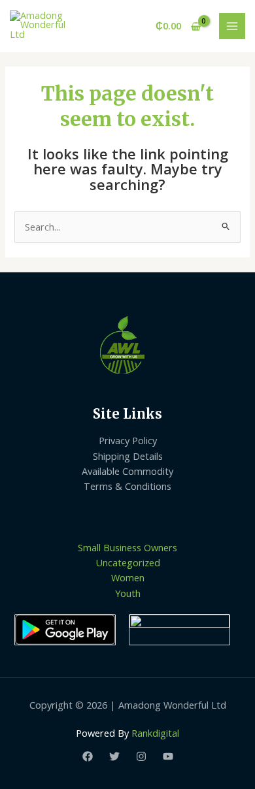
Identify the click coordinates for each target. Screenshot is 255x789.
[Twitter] (114, 756)
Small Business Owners (127, 547)
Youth (128, 593)
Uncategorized (127, 562)
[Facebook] (87, 756)
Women (127, 577)
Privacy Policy (128, 440)
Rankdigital (155, 732)
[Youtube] (168, 756)
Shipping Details (128, 455)
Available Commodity (127, 470)
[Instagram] (141, 756)
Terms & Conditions (127, 485)
